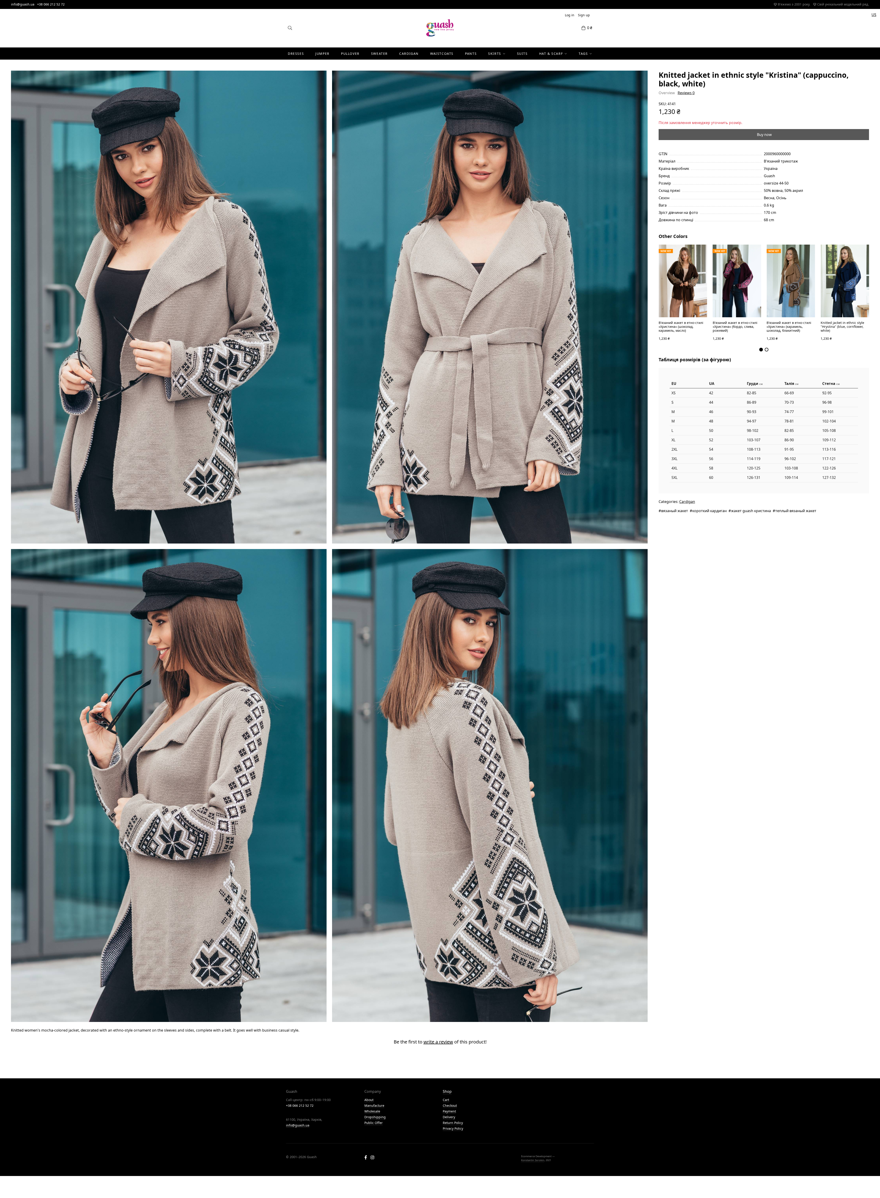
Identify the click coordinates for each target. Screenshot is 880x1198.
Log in (569, 15)
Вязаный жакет (674, 510)
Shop (447, 1091)
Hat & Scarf (551, 53)
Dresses (296, 53)
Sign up (584, 15)
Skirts (494, 53)
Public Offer (373, 1123)
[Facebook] (365, 1157)
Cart (446, 1100)
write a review (438, 1042)
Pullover (350, 53)
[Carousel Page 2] (766, 349)
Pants (471, 53)
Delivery (449, 1117)
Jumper (322, 53)
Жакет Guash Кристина (751, 510)
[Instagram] (372, 1157)
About (369, 1100)
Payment (449, 1111)
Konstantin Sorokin (532, 1160)
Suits (522, 53)
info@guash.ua (22, 4)
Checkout (450, 1105)
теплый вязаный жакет (795, 510)
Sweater (379, 53)
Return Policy (453, 1123)
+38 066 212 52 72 (51, 4)
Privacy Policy (453, 1128)
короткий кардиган (709, 510)
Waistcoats (442, 53)
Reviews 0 (686, 92)
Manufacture (374, 1105)
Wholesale (372, 1111)
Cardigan (409, 53)
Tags (583, 53)
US (874, 14)
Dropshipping (375, 1117)
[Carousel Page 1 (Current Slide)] (761, 349)
